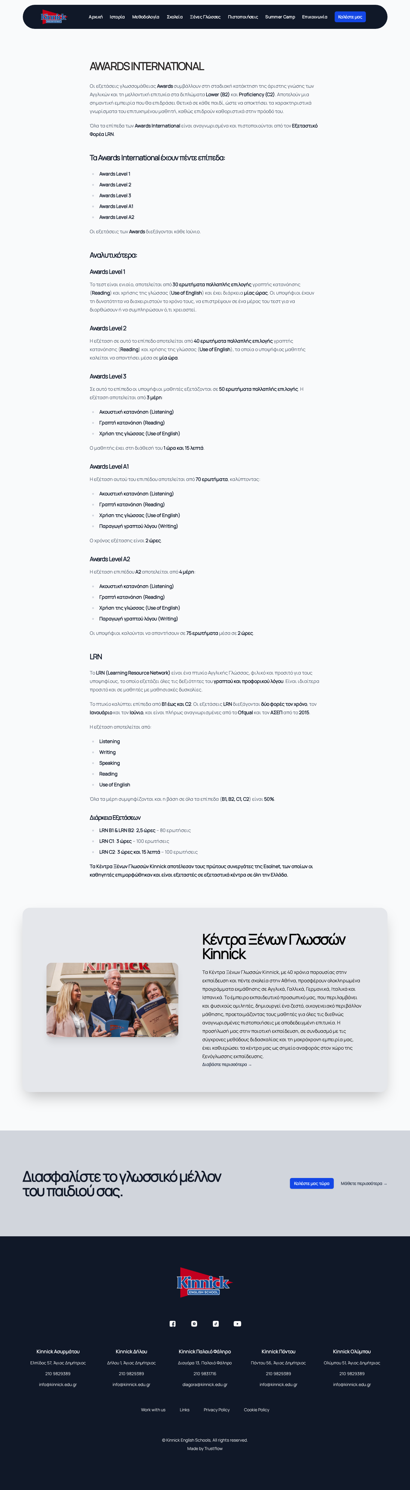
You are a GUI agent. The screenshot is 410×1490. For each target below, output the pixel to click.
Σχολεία (175, 17)
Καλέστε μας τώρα (312, 1183)
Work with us (153, 1409)
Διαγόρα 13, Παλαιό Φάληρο (205, 1363)
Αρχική (96, 17)
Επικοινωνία (314, 17)
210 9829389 (58, 1373)
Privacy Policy (217, 1409)
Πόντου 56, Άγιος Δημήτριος (278, 1363)
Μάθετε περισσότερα (364, 1183)
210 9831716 (205, 1373)
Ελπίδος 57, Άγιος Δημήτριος (58, 1363)
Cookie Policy (256, 1409)
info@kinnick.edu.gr (58, 1384)
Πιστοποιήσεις (243, 17)
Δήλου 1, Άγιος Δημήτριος (131, 1363)
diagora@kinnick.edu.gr (205, 1384)
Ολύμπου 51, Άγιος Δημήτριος (352, 1363)
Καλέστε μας (350, 17)
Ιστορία (117, 17)
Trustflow (213, 1448)
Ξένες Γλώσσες (205, 17)
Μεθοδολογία (146, 17)
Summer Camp (280, 17)
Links (184, 1409)
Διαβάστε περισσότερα (227, 1064)
